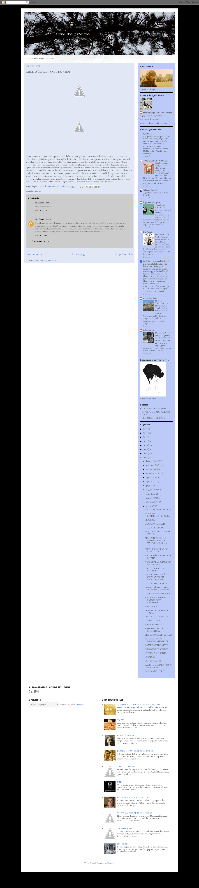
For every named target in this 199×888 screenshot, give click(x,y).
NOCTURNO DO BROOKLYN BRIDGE (156, 640)
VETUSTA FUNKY (154, 624)
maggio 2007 (151, 489)
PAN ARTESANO (153, 661)
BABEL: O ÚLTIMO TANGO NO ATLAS (158, 666)
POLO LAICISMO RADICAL (158, 509)
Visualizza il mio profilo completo (154, 123)
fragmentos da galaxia (152, 202)
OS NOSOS (122, 844)
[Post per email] (81, 186)
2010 (145, 445)
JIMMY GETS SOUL (154, 527)
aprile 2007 (151, 494)
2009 (145, 449)
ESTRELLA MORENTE (156, 653)
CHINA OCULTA (153, 620)
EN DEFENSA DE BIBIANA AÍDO (133, 797)
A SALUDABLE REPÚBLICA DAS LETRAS (158, 563)
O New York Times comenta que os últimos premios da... (157, 588)
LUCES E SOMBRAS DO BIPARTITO (156, 550)
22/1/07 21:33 (41, 235)
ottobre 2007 (151, 469)
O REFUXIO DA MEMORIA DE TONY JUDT (138, 704)
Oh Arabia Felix (150, 298)
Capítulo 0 (147, 133)
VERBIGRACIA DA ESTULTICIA (154, 629)
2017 (145, 429)
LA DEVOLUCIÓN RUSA (154, 408)
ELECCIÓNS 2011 (125, 735)
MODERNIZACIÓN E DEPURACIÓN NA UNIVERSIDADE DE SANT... (156, 542)
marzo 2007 (151, 498)
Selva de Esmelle (150, 190)
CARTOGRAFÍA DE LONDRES (154, 569)
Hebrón (158, 301)
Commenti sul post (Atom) (45, 260)
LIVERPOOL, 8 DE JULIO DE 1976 (156, 413)
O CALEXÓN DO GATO (156, 645)
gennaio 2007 (152, 506)
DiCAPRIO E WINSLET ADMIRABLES (135, 751)
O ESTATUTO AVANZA (156, 616)
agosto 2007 (151, 477)
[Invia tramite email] (86, 186)
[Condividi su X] (92, 186)
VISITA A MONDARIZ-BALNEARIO (134, 813)
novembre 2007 (153, 465)
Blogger (110, 863)
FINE (119, 782)
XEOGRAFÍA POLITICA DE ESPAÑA (158, 557)
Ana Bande (39, 219)
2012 (145, 437)
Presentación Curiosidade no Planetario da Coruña (155, 275)
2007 (145, 457)
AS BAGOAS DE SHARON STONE (157, 533)
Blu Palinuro (148, 232)
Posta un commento (40, 241)
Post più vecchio (123, 254)
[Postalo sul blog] (89, 186)
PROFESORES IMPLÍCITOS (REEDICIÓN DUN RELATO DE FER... (158, 577)
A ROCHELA (151, 606)
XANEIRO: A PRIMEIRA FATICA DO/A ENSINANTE (156, 600)
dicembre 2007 (152, 461)
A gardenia (148, 193)
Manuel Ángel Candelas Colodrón (157, 112)
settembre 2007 (153, 473)
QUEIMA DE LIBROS (155, 671)
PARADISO (150, 657)
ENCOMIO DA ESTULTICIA (158, 635)
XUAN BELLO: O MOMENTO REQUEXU (157, 514)
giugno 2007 (151, 485)
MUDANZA (161, 333)
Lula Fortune (148, 330)
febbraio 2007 (152, 502)
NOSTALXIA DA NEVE (156, 583)
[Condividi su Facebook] (95, 186)
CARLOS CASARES (126, 766)
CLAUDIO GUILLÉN (155, 524)
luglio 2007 (151, 481)
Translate (81, 704)
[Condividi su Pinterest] (98, 186)
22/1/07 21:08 (41, 210)
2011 (145, 441)
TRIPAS (120, 720)
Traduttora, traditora (160, 206)
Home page (79, 254)
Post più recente (35, 254)
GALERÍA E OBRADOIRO (157, 593)
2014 (145, 433)
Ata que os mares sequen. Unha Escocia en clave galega (156, 137)
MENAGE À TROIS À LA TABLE (156, 611)
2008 (145, 453)
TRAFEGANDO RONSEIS (155, 160)
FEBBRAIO (150, 520)
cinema (37, 191)
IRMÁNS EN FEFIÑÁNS (153, 418)
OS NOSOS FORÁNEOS (156, 649)
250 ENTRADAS (124, 828)
